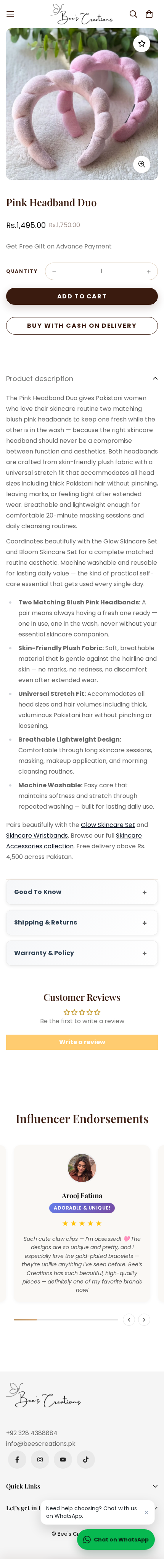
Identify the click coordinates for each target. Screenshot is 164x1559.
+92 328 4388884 (32, 1433)
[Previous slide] (129, 1320)
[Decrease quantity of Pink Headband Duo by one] (54, 271)
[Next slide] (144, 1320)
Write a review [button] (82, 1042)
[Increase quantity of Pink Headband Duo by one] (149, 271)
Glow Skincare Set (108, 824)
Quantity (21, 271)
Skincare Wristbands (37, 835)
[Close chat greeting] (146, 1512)
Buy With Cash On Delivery (82, 325)
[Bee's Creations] (82, 14)
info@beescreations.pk (41, 1443)
